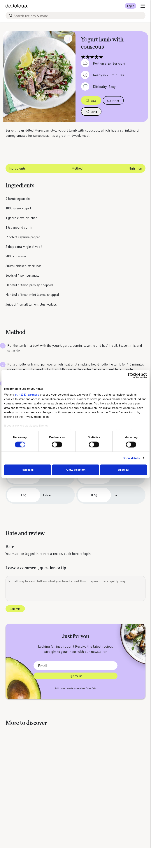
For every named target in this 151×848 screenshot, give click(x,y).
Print (115, 100)
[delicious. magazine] (17, 6)
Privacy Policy (91, 688)
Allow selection (75, 469)
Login (130, 6)
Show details (131, 458)
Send (94, 111)
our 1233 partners (27, 394)
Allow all (123, 469)
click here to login (77, 553)
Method (77, 168)
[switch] (57, 444)
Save (93, 100)
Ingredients (17, 168)
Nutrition (135, 168)
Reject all (28, 469)
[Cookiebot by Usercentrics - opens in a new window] (131, 375)
